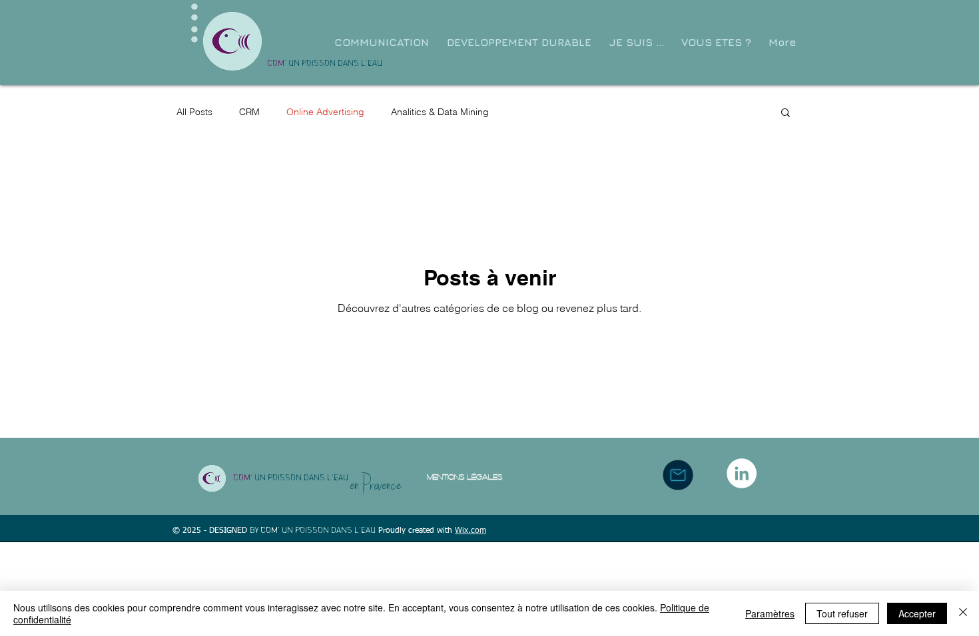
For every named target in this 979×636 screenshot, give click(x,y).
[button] (639, 42)
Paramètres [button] (770, 613)
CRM (249, 112)
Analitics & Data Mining (440, 112)
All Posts (194, 112)
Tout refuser (842, 613)
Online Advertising (325, 112)
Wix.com (470, 531)
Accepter (917, 613)
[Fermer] (963, 613)
